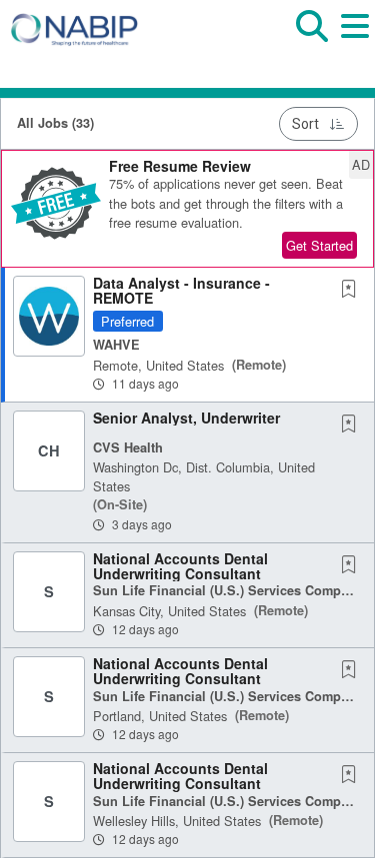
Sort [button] (305, 124)
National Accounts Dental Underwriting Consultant (180, 565)
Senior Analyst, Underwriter (186, 418)
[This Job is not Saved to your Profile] (353, 290)
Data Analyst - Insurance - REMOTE (181, 290)
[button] (354, 39)
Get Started (319, 245)
